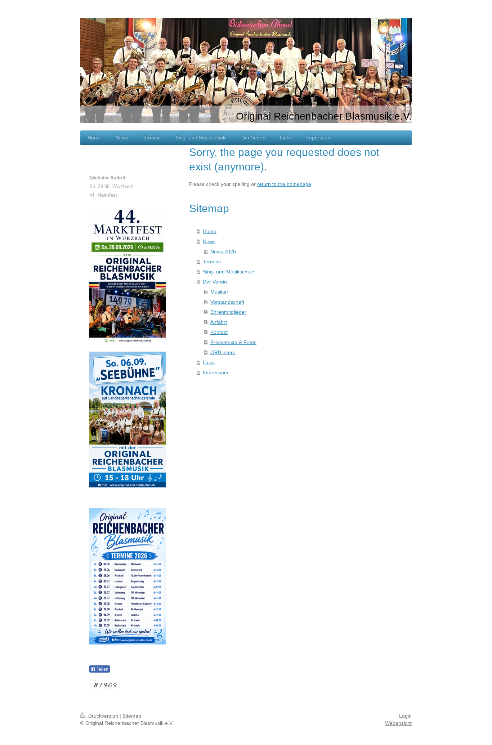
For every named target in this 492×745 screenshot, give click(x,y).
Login (405, 716)
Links (209, 362)
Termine (212, 261)
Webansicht (398, 723)
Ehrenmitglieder (228, 312)
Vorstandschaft (227, 302)
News (209, 241)
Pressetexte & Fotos (233, 342)
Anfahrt (218, 322)
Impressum (215, 372)
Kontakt (219, 332)
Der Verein (215, 282)
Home (209, 231)
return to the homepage (284, 184)
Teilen (101, 669)
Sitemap (131, 716)
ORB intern (223, 352)
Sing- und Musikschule (228, 272)
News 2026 (223, 251)
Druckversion (103, 716)
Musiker (219, 292)
